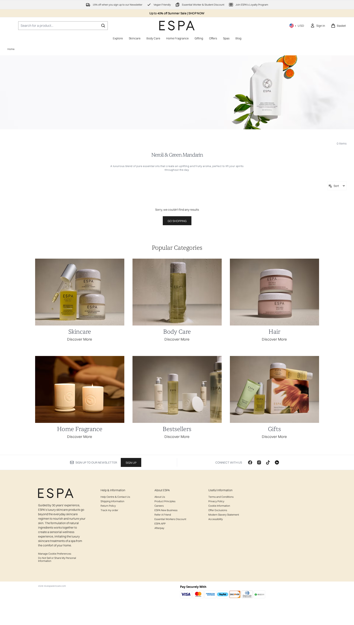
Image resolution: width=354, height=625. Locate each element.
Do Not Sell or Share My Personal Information (57, 559)
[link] (317, 25)
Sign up (131, 462)
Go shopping (177, 221)
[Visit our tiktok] (268, 462)
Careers (159, 505)
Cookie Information (219, 505)
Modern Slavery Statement (223, 514)
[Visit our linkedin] (276, 462)
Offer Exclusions (217, 510)
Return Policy (108, 505)
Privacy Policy (216, 501)
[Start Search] (103, 26)
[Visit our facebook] (250, 462)
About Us (159, 496)
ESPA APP (160, 523)
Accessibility (215, 519)
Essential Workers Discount (170, 519)
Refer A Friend (162, 514)
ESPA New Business (165, 510)
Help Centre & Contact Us (115, 496)
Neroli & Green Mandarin (177, 155)
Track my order (109, 510)
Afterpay (159, 528)
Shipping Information (112, 501)
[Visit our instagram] (259, 462)
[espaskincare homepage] (177, 25)
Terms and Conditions (221, 496)
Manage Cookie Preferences (54, 553)
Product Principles (164, 501)
